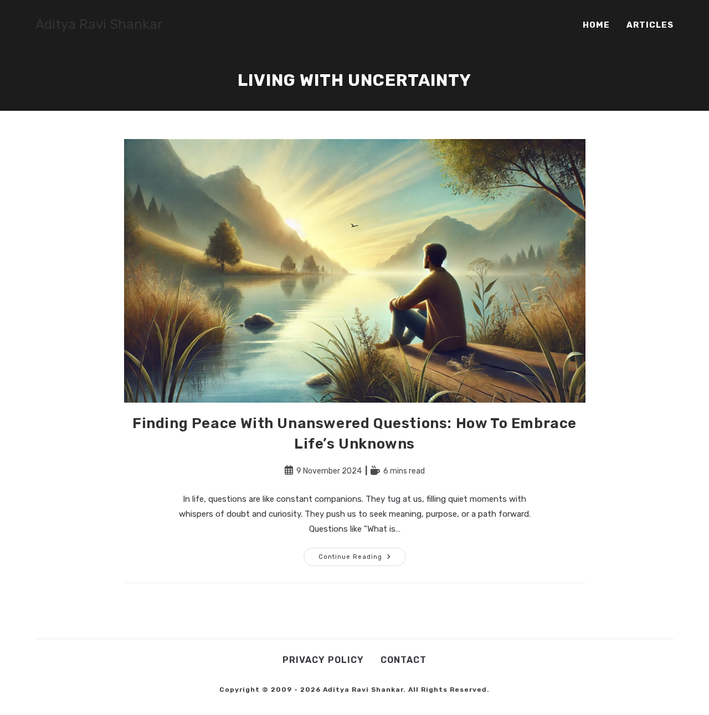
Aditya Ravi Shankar (99, 24)
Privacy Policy (323, 660)
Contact (404, 660)
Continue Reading (362, 559)
